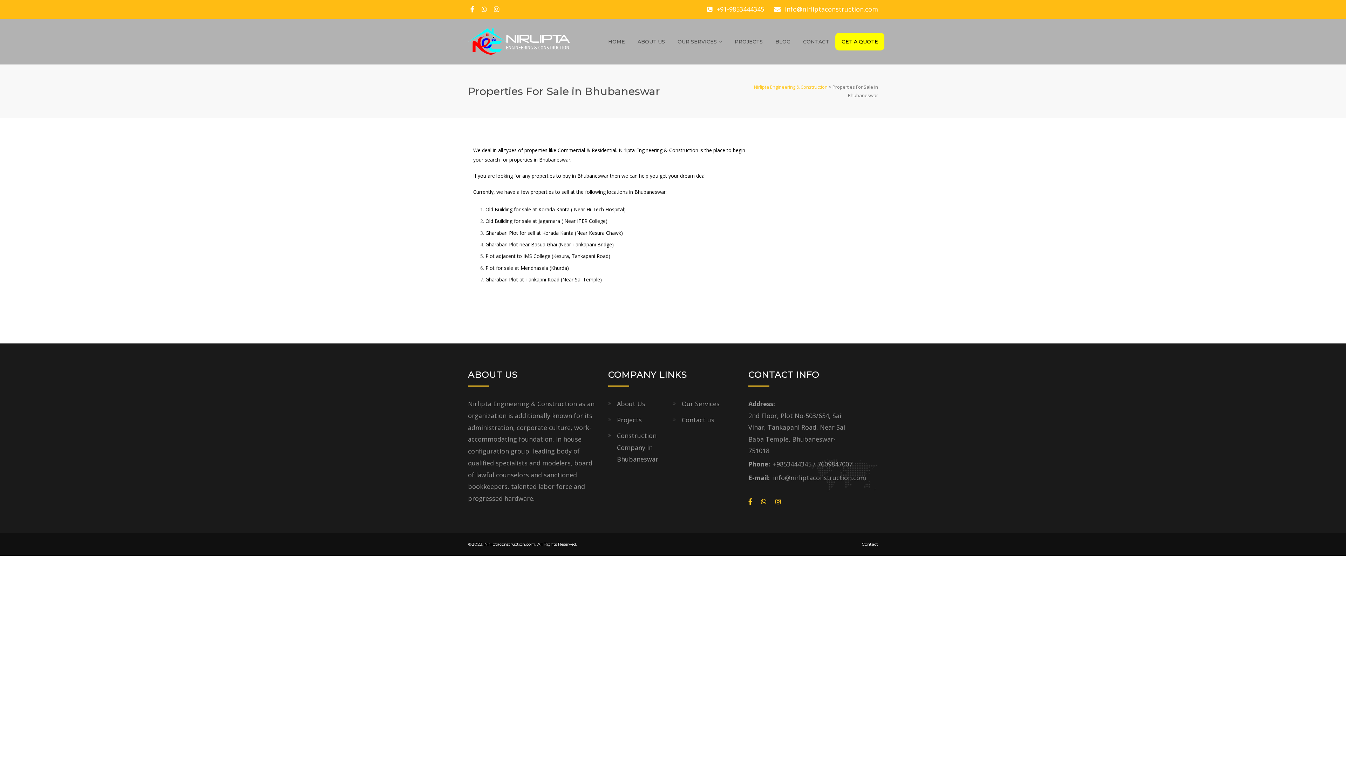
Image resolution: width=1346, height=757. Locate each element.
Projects (749, 42)
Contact (816, 42)
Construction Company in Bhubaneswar (637, 447)
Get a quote (860, 42)
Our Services (697, 42)
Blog (782, 42)
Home (616, 42)
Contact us (698, 420)
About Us (651, 42)
